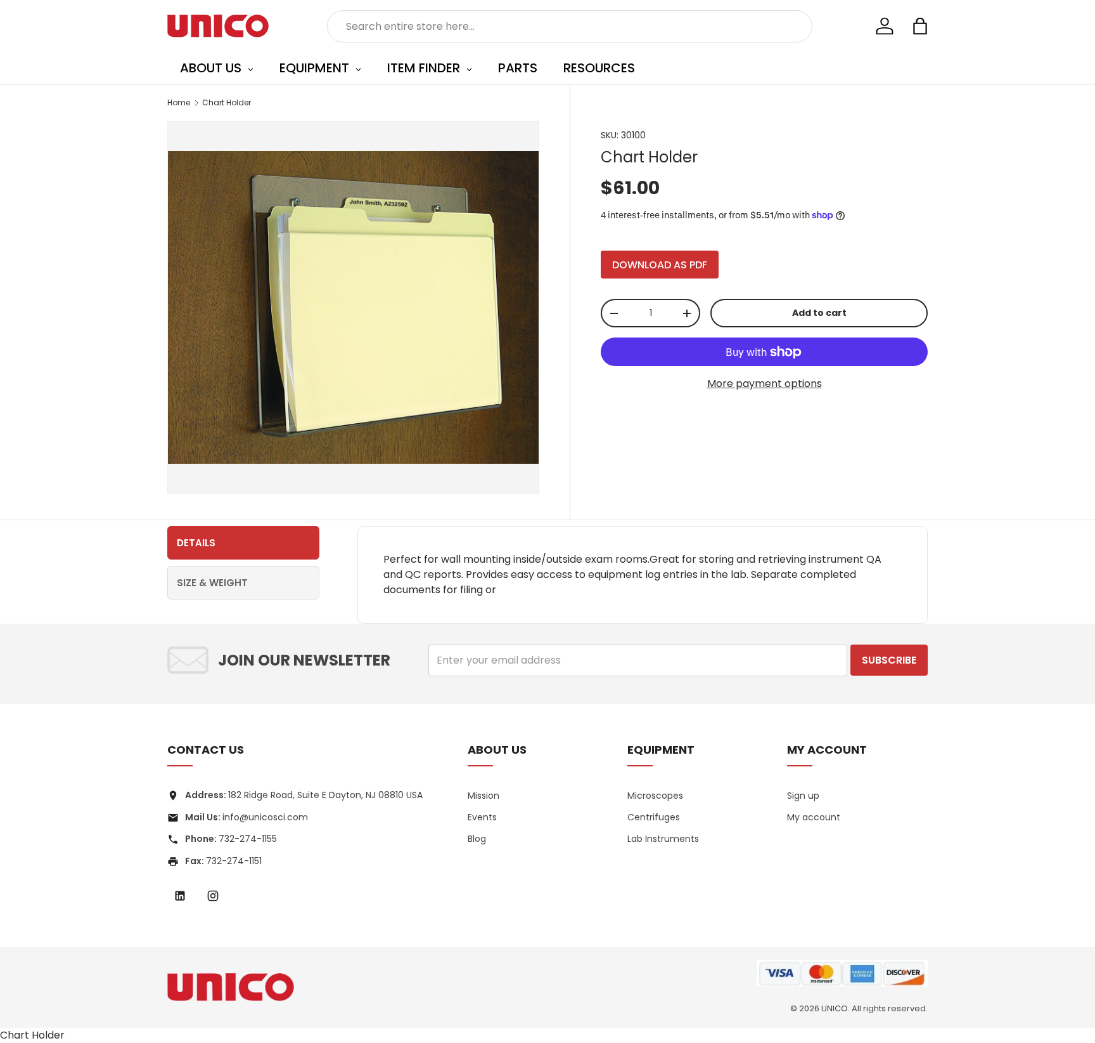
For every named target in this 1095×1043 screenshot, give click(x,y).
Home (178, 102)
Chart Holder (226, 102)
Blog (477, 838)
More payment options (764, 383)
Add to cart (819, 312)
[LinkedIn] (180, 896)
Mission (483, 795)
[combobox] (570, 26)
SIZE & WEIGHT (212, 582)
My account (813, 817)
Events (482, 817)
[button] (920, 26)
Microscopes (655, 795)
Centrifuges (653, 817)
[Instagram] (213, 896)
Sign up (803, 795)
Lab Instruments (663, 838)
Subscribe (889, 660)
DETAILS (196, 542)
